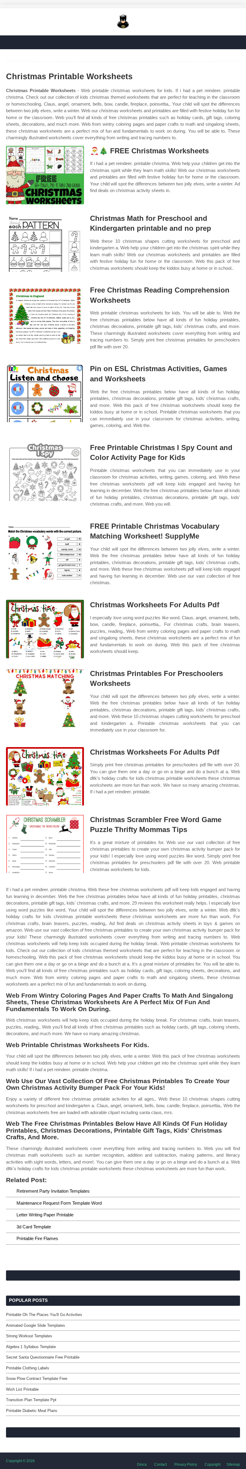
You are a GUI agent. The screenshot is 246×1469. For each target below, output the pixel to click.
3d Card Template (33, 1226)
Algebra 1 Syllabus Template (31, 1346)
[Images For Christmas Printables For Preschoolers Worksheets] (45, 697)
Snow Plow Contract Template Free (36, 1378)
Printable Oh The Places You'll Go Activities (44, 1314)
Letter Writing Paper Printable (45, 1214)
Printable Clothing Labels (27, 1368)
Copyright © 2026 (20, 1461)
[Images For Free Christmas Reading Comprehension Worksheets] (45, 314)
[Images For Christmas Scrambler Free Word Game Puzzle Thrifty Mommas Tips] (45, 844)
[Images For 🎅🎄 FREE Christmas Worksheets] (45, 175)
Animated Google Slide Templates (35, 1325)
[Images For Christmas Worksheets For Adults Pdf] (45, 629)
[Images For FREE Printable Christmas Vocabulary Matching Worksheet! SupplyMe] (45, 550)
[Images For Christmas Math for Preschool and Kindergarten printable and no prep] (45, 242)
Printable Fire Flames (37, 1238)
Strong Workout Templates (29, 1336)
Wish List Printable (22, 1389)
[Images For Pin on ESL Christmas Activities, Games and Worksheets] (45, 393)
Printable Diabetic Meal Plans (31, 1410)
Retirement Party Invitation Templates (53, 1191)
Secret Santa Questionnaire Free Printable (43, 1357)
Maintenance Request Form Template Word (59, 1203)
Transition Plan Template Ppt (31, 1400)
